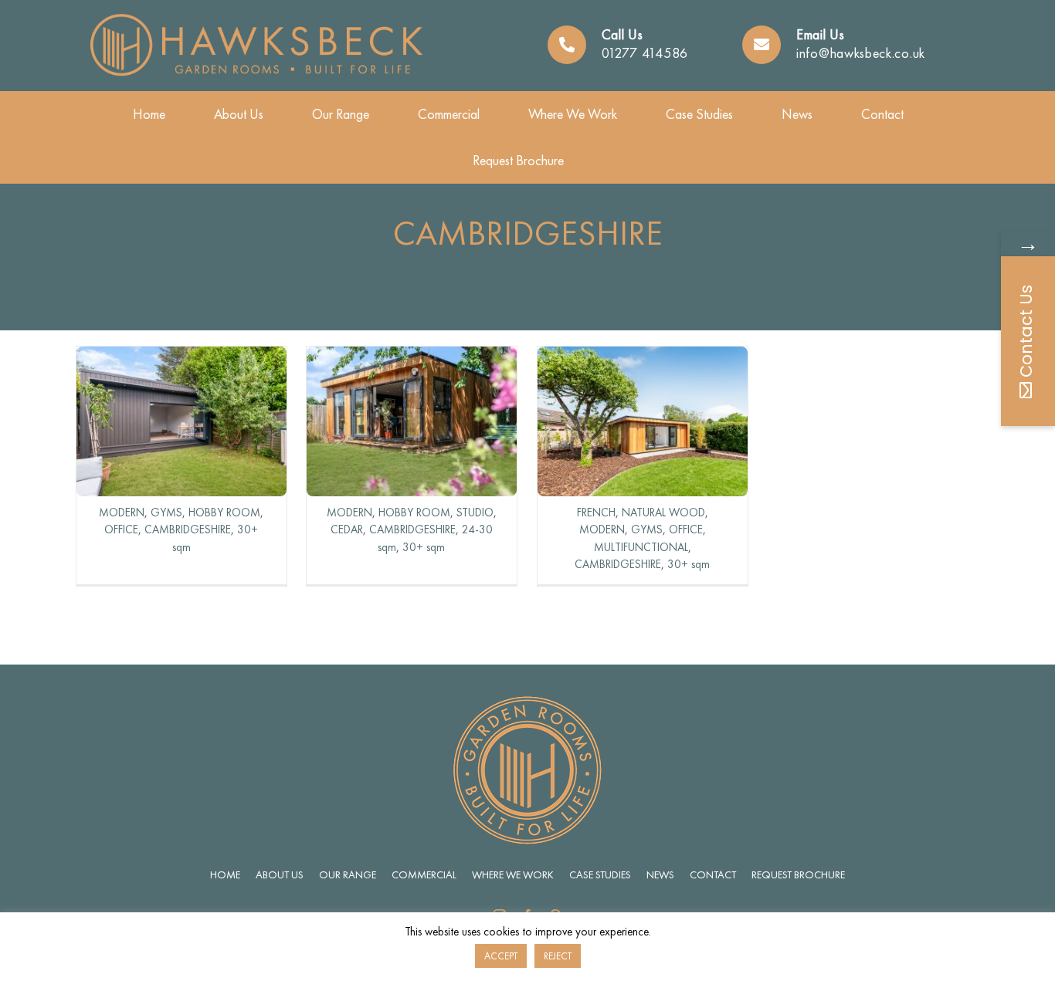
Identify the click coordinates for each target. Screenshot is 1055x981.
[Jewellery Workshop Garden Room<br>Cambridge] (412, 357)
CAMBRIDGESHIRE (187, 529)
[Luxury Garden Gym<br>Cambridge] (643, 357)
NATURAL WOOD (663, 512)
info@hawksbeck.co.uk (860, 53)
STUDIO (475, 512)
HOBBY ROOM (224, 512)
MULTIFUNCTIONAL (641, 547)
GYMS (166, 512)
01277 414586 (645, 53)
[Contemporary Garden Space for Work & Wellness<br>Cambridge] (181, 357)
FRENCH (596, 512)
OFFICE (121, 529)
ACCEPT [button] (500, 955)
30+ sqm (423, 547)
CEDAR (347, 529)
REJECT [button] (558, 955)
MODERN (121, 512)
